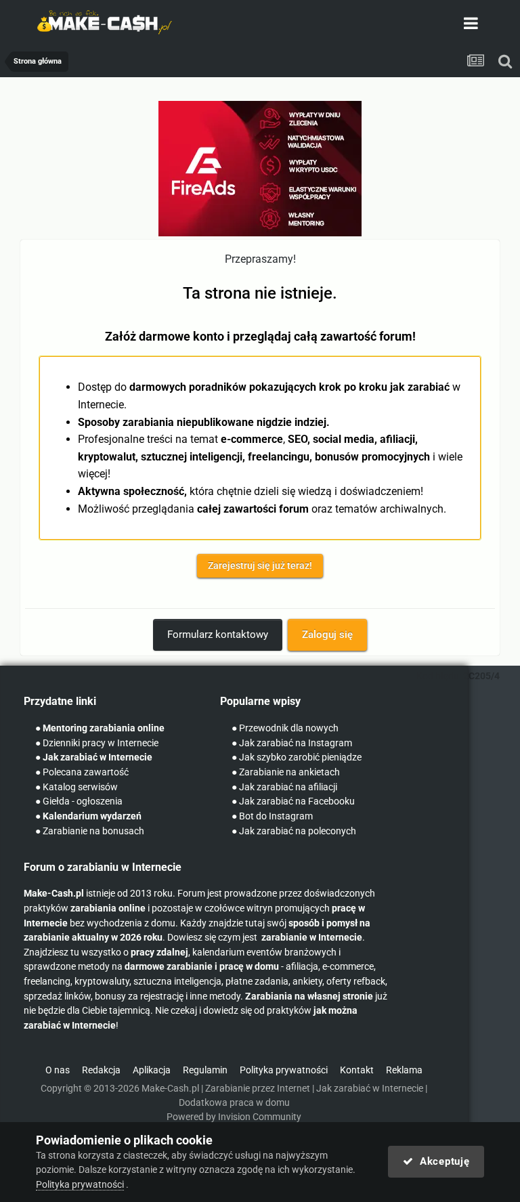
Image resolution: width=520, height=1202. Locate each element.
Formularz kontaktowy (217, 634)
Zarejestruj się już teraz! (260, 565)
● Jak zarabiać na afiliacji (284, 787)
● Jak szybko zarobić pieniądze (297, 757)
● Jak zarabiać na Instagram (292, 743)
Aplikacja (152, 1070)
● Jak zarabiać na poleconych (294, 831)
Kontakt (357, 1070)
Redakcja (101, 1070)
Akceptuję (441, 1161)
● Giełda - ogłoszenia (79, 801)
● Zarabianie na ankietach (286, 772)
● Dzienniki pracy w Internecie (96, 743)
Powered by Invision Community (234, 1117)
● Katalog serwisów (76, 787)
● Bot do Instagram (272, 816)
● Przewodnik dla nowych (285, 728)
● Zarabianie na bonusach (89, 831)
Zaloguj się (327, 634)
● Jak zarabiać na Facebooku (293, 801)
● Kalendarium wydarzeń (88, 816)
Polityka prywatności (284, 1070)
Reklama (404, 1070)
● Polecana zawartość (82, 772)
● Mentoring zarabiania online (100, 728)
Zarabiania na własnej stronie (309, 996)
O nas (57, 1070)
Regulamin (205, 1070)
